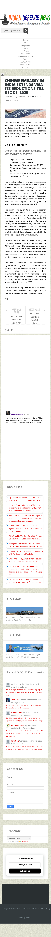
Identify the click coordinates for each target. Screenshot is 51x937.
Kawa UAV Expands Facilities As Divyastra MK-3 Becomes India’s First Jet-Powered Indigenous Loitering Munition (25, 518)
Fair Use (28, 917)
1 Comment (23, 330)
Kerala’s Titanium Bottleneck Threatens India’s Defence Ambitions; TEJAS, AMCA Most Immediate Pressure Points (25, 508)
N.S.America (25, 51)
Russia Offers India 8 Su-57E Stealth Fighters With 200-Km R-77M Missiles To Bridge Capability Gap (25, 528)
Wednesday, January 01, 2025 (18, 96)
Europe (25, 59)
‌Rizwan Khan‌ (16, 712)
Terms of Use (37, 908)
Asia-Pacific (25, 53)
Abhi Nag (15, 741)
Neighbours (25, 45)
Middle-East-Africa (25, 56)
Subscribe (25, 871)
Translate (25, 841)
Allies (26, 48)
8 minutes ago (24, 708)
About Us (25, 67)
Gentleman (16, 700)
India (25, 43)
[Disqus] (25, 373)
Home (25, 40)
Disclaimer (26, 908)
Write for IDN (25, 64)
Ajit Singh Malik (18, 725)
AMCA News (26, 62)
